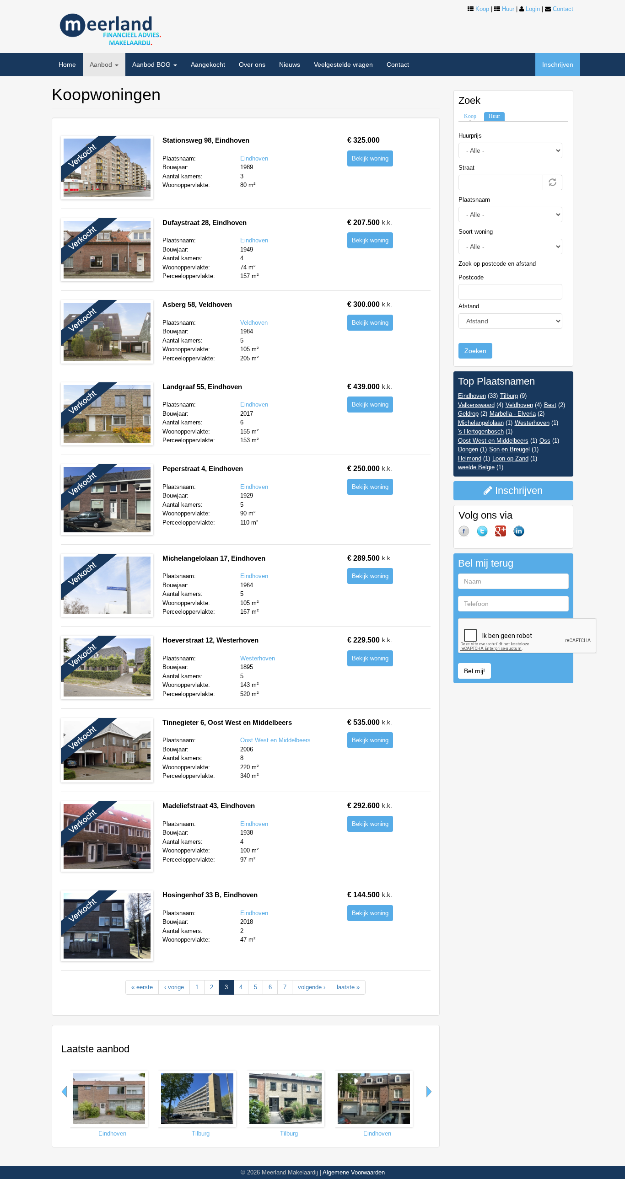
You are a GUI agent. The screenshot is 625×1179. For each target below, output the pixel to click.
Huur (508, 8)
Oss (544, 440)
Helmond (469, 458)
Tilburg (201, 1133)
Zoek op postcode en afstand (497, 263)
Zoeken (475, 350)
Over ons (252, 64)
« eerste (142, 987)
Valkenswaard (476, 405)
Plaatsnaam (474, 199)
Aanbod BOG (152, 64)
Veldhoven (254, 322)
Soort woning (475, 231)
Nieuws (289, 64)
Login (533, 8)
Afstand (468, 306)
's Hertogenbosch (481, 431)
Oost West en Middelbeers (275, 740)
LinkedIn (522, 534)
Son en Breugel (509, 449)
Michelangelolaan (481, 422)
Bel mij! (474, 671)
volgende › (311, 987)
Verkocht (91, 160)
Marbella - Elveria (513, 413)
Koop (482, 8)
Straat (466, 167)
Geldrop (468, 413)
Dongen (468, 449)
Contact (563, 8)
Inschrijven (557, 64)
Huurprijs (470, 135)
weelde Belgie (476, 467)
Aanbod (102, 64)
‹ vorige (174, 987)
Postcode (471, 277)
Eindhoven (254, 158)
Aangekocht (208, 64)
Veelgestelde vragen (343, 64)
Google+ (504, 534)
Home (67, 64)
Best (550, 405)
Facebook (467, 534)
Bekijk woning (370, 158)
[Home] (109, 26)
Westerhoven (257, 658)
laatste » (348, 987)
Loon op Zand (510, 458)
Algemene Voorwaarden (354, 1172)
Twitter (486, 534)
